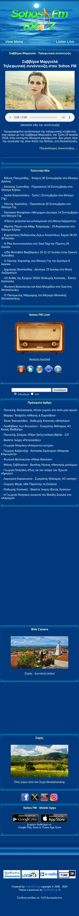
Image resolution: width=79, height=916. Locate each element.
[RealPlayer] (48, 372)
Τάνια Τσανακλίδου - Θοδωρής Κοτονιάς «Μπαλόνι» (37, 420)
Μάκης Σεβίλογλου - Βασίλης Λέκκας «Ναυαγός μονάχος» (40, 464)
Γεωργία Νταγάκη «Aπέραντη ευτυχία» (28, 445)
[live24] (30, 877)
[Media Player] (30, 372)
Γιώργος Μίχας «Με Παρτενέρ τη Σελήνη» (30, 484)
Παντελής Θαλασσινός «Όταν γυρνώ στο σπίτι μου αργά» (40, 410)
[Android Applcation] (25, 821)
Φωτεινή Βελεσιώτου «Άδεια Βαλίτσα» (28, 459)
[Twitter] (34, 800)
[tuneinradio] (67, 877)
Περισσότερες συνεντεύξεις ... (58, 148)
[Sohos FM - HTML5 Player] (21, 372)
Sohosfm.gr (33, 886)
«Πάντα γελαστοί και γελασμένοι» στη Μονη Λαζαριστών (40, 221)
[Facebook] (25, 800)
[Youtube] (44, 800)
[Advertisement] (39, 566)
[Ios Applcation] (53, 821)
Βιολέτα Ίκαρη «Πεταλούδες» (22, 440)
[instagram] (53, 800)
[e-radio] (49, 877)
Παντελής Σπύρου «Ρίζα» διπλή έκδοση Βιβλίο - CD (36, 434)
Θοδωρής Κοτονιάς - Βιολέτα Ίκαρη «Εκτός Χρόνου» (37, 489)
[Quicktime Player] (58, 372)
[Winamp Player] (39, 372)
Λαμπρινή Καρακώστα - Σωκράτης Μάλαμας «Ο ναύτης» (40, 478)
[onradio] (12, 877)
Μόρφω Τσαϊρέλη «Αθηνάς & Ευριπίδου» (30, 415)
